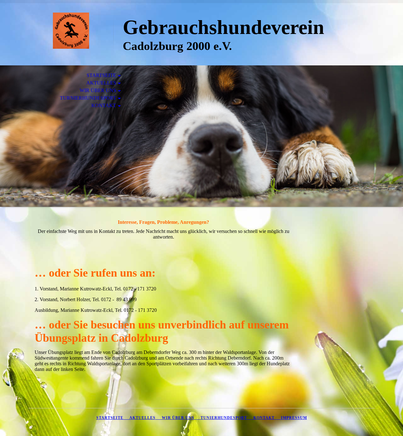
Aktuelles (101, 83)
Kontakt (103, 105)
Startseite (101, 75)
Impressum (294, 418)
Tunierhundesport (224, 418)
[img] (70, 31)
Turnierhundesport (88, 98)
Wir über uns (98, 90)
